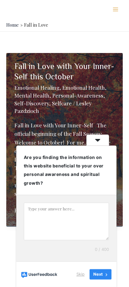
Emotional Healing (36, 87)
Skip (80, 274)
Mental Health (31, 95)
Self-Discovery (31, 103)
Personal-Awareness (77, 95)
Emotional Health (83, 87)
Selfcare (62, 103)
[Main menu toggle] (116, 9)
